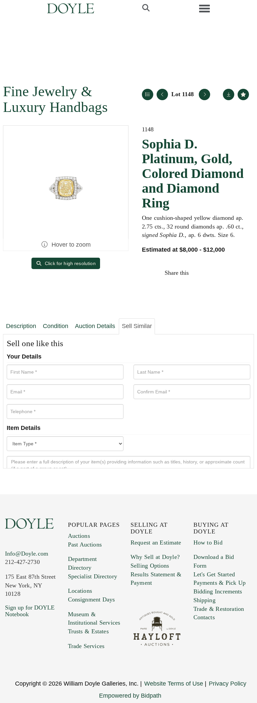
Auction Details (95, 326)
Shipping (204, 600)
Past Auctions (85, 544)
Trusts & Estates (88, 631)
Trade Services (86, 646)
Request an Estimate (156, 542)
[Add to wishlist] (243, 94)
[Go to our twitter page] (25, 654)
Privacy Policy (227, 683)
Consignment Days (91, 599)
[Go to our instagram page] (243, 272)
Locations (80, 590)
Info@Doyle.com (26, 553)
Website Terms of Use (173, 683)
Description (21, 326)
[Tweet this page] (214, 272)
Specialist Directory (92, 576)
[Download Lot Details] (228, 94)
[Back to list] (147, 94)
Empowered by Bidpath (130, 695)
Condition (55, 326)
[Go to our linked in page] (39, 654)
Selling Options (150, 565)
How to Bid (208, 542)
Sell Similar (137, 326)
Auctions (79, 535)
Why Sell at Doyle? (155, 557)
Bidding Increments (217, 591)
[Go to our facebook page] (11, 654)
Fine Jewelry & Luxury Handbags (55, 99)
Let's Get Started (214, 574)
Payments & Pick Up (219, 582)
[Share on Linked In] (228, 272)
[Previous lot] (162, 94)
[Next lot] (204, 94)
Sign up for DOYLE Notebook (30, 611)
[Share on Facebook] (200, 272)
